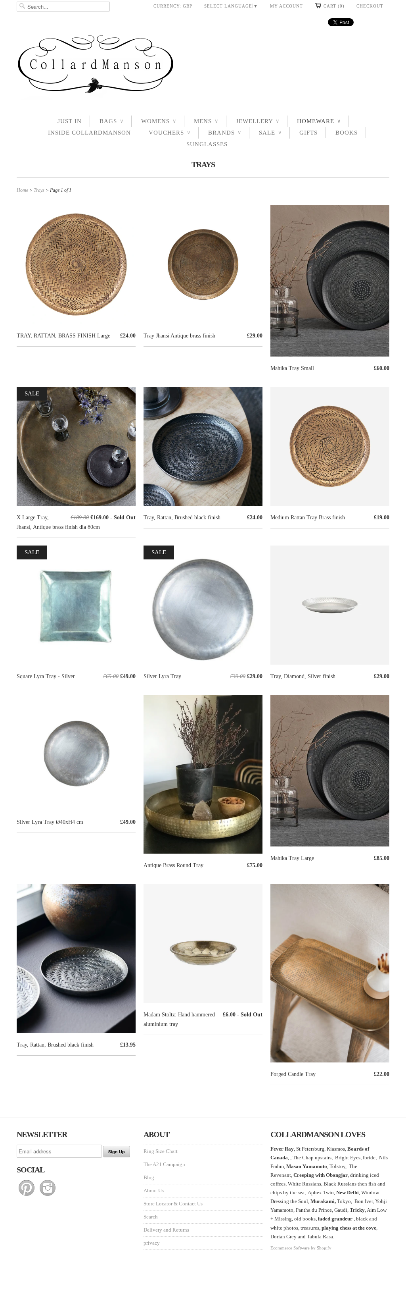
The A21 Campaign (164, 1164)
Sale (270, 132)
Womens (158, 121)
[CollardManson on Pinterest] (27, 1196)
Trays (203, 164)
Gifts (308, 132)
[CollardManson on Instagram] (47, 1196)
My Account (286, 6)
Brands (224, 132)
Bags (111, 121)
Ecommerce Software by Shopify (300, 1247)
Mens (206, 121)
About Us (154, 1190)
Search (151, 1217)
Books (346, 132)
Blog (149, 1177)
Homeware (319, 121)
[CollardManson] (203, 66)
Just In (69, 121)
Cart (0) (334, 6)
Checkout (369, 6)
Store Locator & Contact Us (173, 1204)
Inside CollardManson (89, 132)
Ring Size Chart (161, 1151)
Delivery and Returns (166, 1230)
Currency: (172, 6)
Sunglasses (207, 144)
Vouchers (169, 132)
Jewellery (257, 121)
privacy (152, 1243)
